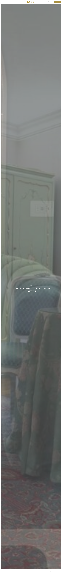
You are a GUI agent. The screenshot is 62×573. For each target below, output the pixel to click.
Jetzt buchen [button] (57, 1)
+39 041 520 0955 (45, 571)
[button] (50, 2)
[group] (31, 288)
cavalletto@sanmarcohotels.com (56, 571)
